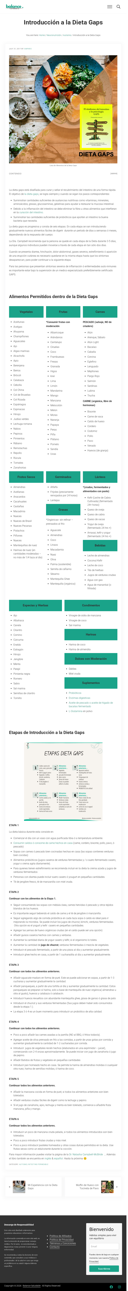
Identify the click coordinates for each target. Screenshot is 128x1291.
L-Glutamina (75, 711)
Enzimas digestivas (79, 697)
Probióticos (75, 692)
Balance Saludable (32, 1285)
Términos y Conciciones (63, 1243)
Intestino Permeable (38, 1164)
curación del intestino (31, 212)
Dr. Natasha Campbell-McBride (86, 1154)
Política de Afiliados (60, 1236)
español (58, 1158)
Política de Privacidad (62, 1239)
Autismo (23, 1164)
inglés (48, 1158)
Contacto (55, 1246)
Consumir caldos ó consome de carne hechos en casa (43, 843)
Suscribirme (104, 1268)
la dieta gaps (31, 194)
